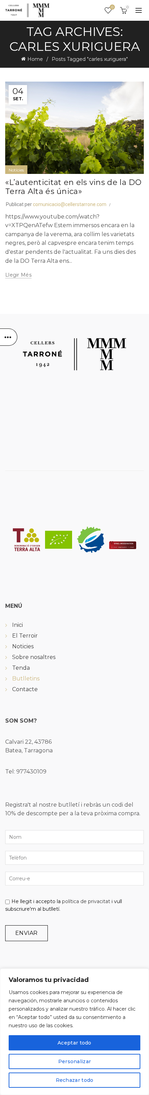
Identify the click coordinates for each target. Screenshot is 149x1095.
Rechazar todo (75, 1080)
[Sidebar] (8, 337)
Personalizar (74, 1061)
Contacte (25, 689)
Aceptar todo (74, 1043)
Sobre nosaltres (33, 657)
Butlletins (26, 678)
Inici (17, 625)
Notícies (16, 170)
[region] (74, 1031)
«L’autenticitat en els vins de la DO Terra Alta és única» (73, 187)
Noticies (23, 646)
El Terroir (25, 635)
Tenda (21, 668)
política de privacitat (86, 901)
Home (35, 59)
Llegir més (18, 275)
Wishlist (112, 7)
